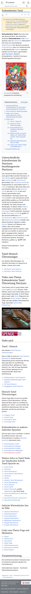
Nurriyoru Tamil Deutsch (12, 271)
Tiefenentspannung (11, 545)
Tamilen (17, 49)
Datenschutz (4, 592)
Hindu (16, 296)
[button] (16, 319)
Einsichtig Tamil (9, 422)
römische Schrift (22, 218)
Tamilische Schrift (20, 182)
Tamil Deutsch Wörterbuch (13, 474)
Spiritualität (17, 303)
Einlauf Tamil (8, 417)
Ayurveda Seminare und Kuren (14, 498)
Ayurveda (13, 290)
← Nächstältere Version (18, 26)
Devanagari (6, 211)
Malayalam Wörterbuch (12, 520)
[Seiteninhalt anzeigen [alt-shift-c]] (3, 15)
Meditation (8, 539)
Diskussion (13, 21)
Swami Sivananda (10, 489)
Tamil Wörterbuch (10, 471)
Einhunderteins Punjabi (12, 448)
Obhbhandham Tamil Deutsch (14, 377)
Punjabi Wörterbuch (11, 525)
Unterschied (9, 26)
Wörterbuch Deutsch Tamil (21, 575)
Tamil (27, 38)
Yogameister (8, 491)
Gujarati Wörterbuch (11, 518)
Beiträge (19, 21)
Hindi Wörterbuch (10, 514)
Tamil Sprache (9, 485)
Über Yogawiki (14, 592)
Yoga (3, 290)
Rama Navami (9, 550)
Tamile (6, 478)
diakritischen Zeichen (12, 220)
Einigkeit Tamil (9, 415)
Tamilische (17, 41)
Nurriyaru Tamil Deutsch (12, 269)
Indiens (24, 207)
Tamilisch (8, 180)
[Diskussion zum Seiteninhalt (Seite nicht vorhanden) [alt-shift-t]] (6, 15)
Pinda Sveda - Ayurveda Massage (12, 309)
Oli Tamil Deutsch (10, 384)
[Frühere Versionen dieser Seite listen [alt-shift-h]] (25, 15)
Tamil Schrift (21, 180)
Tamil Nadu (6, 178)
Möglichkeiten (7, 45)
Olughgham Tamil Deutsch (13, 386)
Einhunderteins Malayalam (13, 450)
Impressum (22, 592)
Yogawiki (10, 2)
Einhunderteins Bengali (12, 446)
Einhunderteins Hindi (11, 444)
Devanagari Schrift (12, 213)
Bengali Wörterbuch (11, 523)
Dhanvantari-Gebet (11, 547)
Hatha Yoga (8, 543)
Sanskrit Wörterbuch (11, 512)
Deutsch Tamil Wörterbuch (13, 480)
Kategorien (5, 575)
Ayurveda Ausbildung (11, 500)
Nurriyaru (14, 52)
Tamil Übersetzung (10, 482)
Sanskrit (5, 224)
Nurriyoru (9, 54)
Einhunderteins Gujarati (12, 453)
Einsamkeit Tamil (10, 419)
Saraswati (7, 93)
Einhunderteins (7, 47)
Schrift (15, 191)
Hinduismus (6, 305)
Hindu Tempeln (16, 298)
